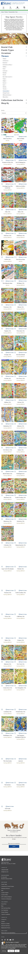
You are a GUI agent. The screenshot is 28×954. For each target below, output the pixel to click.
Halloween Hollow (20, 186)
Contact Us (3, 919)
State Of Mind (20, 138)
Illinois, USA (21, 307)
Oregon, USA (20, 640)
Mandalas (5, 72)
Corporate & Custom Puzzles (7, 886)
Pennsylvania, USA (20, 711)
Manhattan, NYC (7, 426)
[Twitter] (2, 940)
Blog (2, 906)
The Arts (4, 88)
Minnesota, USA (7, 521)
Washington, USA (7, 735)
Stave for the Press (5, 925)
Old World (7, 808)
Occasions (6, 53)
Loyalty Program (4, 892)
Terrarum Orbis (20, 785)
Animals (4, 58)
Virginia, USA (7, 331)
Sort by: (2, 110)
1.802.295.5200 (4, 869)
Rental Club (7, 47)
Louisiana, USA (7, 711)
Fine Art (4, 74)
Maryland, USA (7, 497)
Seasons (4, 82)
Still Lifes (4, 86)
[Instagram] (13, 940)
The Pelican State (20, 259)
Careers (3, 921)
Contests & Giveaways (6, 898)
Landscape (5, 70)
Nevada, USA (7, 378)
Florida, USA (20, 569)
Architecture (5, 60)
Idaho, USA (20, 212)
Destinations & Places (7, 64)
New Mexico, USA (7, 450)
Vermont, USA (7, 592)
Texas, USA (7, 616)
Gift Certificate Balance (6, 896)
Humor (4, 68)
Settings (4, 951)
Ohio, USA (7, 212)
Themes (6, 12)
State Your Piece (7, 138)
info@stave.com (4, 871)
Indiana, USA (7, 402)
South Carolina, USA (20, 497)
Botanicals (5, 62)
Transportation (12, 12)
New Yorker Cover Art (7, 76)
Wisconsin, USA (20, 331)
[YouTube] (10, 940)
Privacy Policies (4, 912)
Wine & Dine (5, 96)
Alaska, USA (20, 450)
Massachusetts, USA (20, 545)
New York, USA (20, 664)
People (4, 78)
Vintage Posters (6, 92)
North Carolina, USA (20, 592)
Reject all (11, 951)
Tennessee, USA (7, 307)
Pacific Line (7, 259)
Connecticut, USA (7, 688)
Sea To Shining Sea (20, 162)
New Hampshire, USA (20, 688)
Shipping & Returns (5, 888)
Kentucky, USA (20, 521)
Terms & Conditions (5, 914)
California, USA (20, 616)
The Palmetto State (7, 283)
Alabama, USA (20, 426)
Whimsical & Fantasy (7, 94)
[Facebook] (5, 940)
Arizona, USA (20, 402)
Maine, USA (7, 640)
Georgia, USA (7, 354)
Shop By (5, 103)
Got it (17, 951)
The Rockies (7, 785)
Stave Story (3, 903)
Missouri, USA (7, 664)
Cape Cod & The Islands (7, 569)
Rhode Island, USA (7, 473)
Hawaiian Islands (20, 354)
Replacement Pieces (5, 927)
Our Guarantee (4, 910)
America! (20, 761)
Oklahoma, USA (20, 235)
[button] (10, 8)
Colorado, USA (7, 545)
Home (2, 12)
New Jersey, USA (20, 378)
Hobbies (4, 66)
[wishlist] (2, 134)
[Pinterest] (8, 940)
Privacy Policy (12, 948)
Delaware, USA (7, 235)
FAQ (2, 890)
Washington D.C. (20, 473)
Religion (4, 80)
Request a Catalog (5, 923)
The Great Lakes (7, 761)
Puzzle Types (7, 50)
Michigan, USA (20, 283)
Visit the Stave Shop (5, 908)
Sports (4, 84)
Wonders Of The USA (7, 162)
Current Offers (4, 894)
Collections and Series (12, 100)
